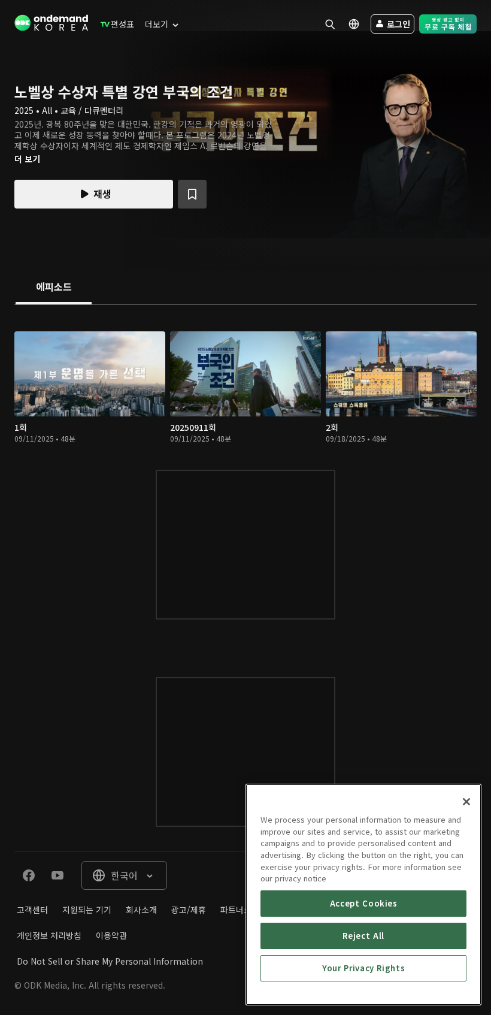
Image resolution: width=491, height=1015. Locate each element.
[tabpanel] (245, 479)
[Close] (466, 802)
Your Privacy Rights (363, 968)
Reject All (363, 935)
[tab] (54, 287)
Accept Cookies (364, 903)
